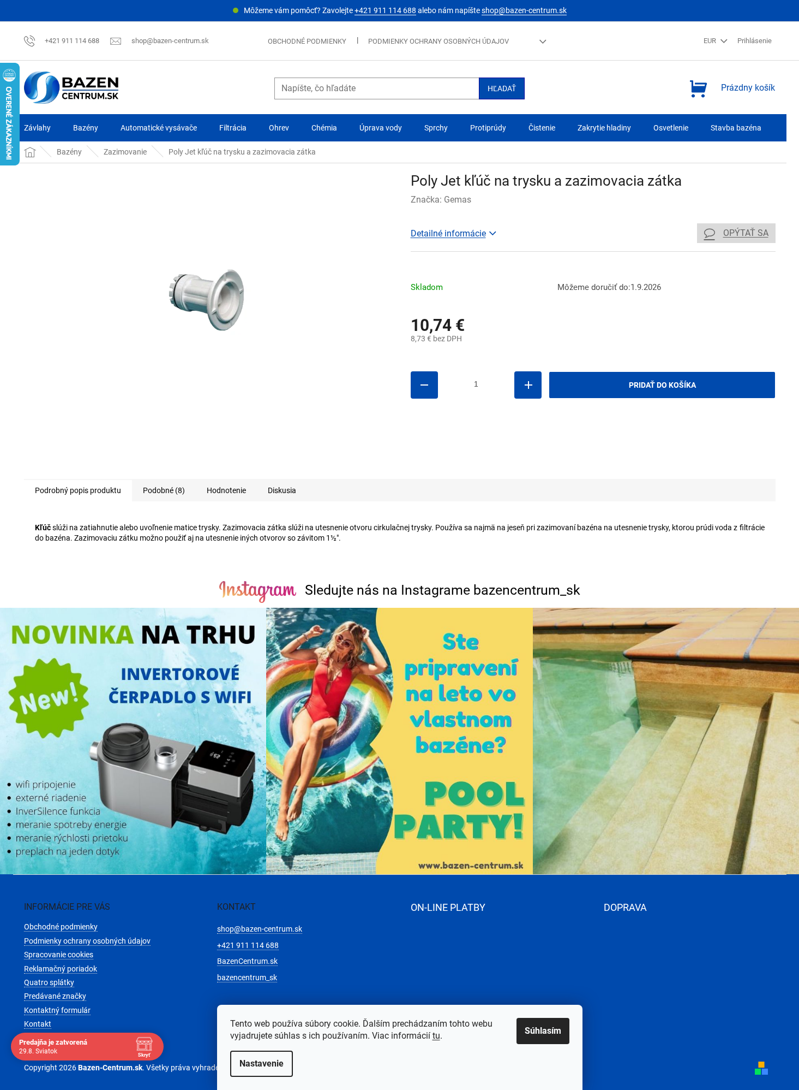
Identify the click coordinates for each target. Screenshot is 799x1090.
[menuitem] (37, 128)
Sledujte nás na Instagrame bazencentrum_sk (442, 590)
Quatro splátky (49, 982)
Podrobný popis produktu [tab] (78, 490)
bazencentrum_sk (247, 977)
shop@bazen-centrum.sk (524, 10)
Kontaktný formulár (57, 1010)
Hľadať (502, 88)
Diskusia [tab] (282, 490)
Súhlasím (543, 1031)
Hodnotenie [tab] (226, 490)
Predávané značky (55, 996)
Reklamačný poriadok (60, 968)
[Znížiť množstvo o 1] (424, 385)
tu (436, 1035)
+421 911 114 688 (385, 10)
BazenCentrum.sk (247, 961)
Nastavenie (261, 1063)
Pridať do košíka (662, 385)
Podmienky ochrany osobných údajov (438, 41)
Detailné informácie (448, 233)
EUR (711, 41)
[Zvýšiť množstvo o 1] (528, 385)
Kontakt (37, 1024)
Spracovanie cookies (58, 954)
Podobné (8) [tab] (164, 490)
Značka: (441, 199)
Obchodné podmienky (307, 41)
